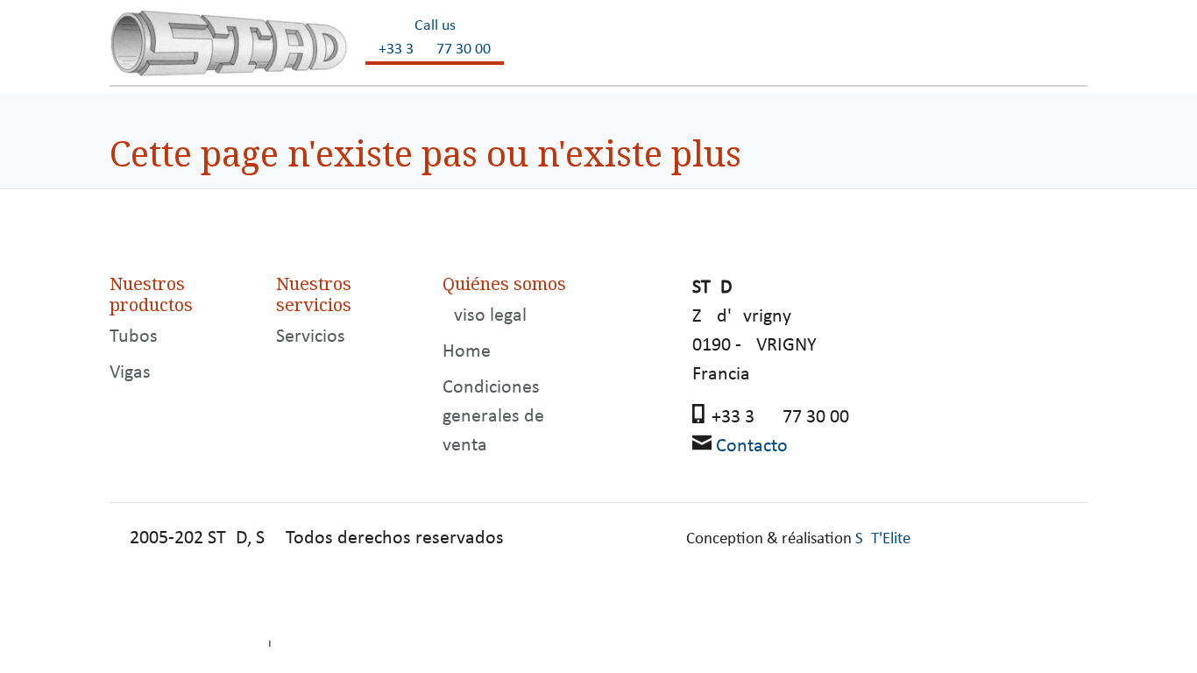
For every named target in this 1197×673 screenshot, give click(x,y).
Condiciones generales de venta (493, 417)
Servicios (310, 337)
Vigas (130, 373)
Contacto (752, 446)
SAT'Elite (882, 539)
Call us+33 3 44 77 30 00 (435, 38)
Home (467, 352)
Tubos (134, 337)
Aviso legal (485, 316)
